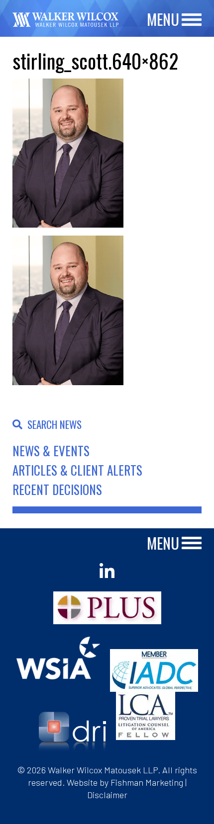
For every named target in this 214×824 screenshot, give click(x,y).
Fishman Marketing (146, 782)
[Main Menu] (192, 20)
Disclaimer (107, 794)
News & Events (51, 450)
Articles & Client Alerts (77, 470)
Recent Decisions (57, 489)
